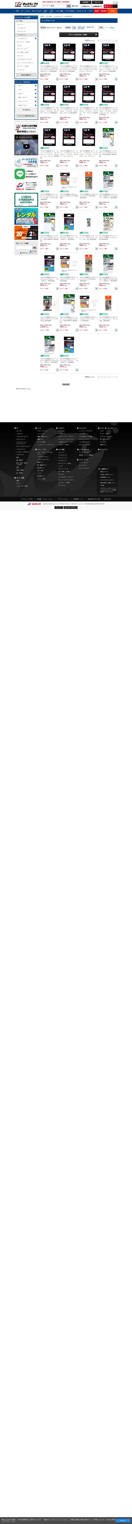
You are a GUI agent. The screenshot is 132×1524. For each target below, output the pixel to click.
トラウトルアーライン (43, 459)
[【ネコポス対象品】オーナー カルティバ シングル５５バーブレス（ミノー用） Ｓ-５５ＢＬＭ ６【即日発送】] (49, 180)
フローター (20, 55)
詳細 (60, 27)
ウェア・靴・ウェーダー (107, 428)
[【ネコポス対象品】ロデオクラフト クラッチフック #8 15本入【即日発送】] (89, 180)
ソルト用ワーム (83, 433)
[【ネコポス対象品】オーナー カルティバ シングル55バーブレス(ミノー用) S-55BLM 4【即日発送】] (69, 303)
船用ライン (40, 462)
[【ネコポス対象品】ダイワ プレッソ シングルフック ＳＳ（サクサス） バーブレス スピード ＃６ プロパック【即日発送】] (108, 52)
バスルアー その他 (63, 444)
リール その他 (41, 442)
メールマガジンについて (107, 480)
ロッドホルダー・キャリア (24, 59)
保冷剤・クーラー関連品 (86, 455)
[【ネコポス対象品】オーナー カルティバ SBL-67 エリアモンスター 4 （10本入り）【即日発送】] (108, 263)
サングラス (103, 442)
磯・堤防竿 (19, 460)
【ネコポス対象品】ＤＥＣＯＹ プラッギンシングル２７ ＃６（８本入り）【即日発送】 (69, 360)
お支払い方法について (106, 474)
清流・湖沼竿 (20, 470)
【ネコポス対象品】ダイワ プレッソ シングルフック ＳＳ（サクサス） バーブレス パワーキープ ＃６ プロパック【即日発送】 (88, 111)
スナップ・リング (22, 48)
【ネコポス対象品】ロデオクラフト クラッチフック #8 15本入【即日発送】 (88, 196)
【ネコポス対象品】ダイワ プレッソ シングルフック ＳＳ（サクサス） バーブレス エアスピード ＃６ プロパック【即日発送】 (49, 154)
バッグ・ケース (83, 460)
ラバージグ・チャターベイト (66, 439)
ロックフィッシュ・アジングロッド (22, 442)
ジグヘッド (20, 24)
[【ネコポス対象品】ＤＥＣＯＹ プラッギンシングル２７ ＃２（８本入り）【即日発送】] (49, 263)
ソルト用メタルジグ (84, 442)
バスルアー (61, 428)
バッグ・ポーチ (83, 462)
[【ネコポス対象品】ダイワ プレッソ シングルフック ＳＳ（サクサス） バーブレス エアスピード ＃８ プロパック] (69, 137)
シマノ (20, 89)
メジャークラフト (23, 101)
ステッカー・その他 (22, 66)
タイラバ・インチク (84, 444)
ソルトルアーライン (42, 456)
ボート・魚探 (20, 478)
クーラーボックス (84, 449)
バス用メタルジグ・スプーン (66, 442)
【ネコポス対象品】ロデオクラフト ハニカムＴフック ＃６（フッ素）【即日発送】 (108, 318)
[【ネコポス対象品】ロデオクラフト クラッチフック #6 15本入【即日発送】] (89, 263)
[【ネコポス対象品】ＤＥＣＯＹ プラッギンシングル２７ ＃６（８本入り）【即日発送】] (69, 345)
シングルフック (21, 35)
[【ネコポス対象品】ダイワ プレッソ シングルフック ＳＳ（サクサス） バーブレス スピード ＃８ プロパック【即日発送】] (49, 94)
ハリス (39, 473)
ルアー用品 (19, 21)
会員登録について (105, 477)
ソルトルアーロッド (22, 436)
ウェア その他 (104, 433)
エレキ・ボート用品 (22, 486)
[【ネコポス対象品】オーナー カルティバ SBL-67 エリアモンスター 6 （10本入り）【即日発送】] (108, 180)
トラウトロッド (20, 449)
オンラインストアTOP (26, 499)
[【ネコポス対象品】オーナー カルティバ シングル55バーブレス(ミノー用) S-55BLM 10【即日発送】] (49, 222)
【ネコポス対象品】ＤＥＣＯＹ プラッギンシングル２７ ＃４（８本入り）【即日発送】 (69, 237)
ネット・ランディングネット (25, 62)
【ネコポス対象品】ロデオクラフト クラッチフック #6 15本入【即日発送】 (88, 279)
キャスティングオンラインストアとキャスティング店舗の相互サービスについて (108, 489)
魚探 (17, 480)
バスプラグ (61, 431)
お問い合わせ (107, 499)
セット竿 (18, 431)
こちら (13, 1521)
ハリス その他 (41, 479)
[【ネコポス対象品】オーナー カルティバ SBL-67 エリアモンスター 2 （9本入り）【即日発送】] (49, 345)
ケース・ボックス (84, 468)
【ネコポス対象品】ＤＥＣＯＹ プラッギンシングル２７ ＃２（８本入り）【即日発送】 (49, 279)
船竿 (17, 457)
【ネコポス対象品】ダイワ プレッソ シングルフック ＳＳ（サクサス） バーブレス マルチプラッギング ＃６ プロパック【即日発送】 (108, 111)
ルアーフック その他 (23, 42)
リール (39, 428)
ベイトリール (41, 433)
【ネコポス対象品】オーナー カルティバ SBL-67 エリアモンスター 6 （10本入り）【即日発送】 (108, 196)
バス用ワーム (62, 433)
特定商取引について (78, 499)
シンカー (19, 45)
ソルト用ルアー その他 (85, 436)
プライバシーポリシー (63, 499)
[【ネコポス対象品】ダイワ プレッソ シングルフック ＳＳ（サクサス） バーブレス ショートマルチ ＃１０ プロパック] (89, 52)
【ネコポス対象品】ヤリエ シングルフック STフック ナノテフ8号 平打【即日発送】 (49, 318)
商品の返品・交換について (107, 482)
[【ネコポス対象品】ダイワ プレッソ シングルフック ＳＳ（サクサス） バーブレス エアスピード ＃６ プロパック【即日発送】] (49, 137)
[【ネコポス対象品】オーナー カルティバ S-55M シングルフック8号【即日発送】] (108, 222)
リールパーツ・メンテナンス (45, 444)
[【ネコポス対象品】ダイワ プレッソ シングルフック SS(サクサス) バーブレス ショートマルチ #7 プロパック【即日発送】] (69, 52)
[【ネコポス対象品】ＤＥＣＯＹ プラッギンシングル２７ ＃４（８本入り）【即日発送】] (69, 222)
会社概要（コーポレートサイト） (45, 499)
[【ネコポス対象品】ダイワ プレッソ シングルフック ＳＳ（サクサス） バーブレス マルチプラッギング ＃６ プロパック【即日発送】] (108, 94)
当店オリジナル (22, 105)
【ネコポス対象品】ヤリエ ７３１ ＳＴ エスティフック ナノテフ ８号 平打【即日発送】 (88, 237)
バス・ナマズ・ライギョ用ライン (44, 453)
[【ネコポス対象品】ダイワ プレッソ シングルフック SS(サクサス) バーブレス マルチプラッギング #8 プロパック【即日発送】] (49, 52)
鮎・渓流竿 (19, 473)
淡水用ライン (41, 476)
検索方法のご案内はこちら (29, 253)
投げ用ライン (41, 468)
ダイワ (20, 85)
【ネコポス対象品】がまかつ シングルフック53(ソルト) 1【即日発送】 (69, 196)
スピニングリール (42, 431)
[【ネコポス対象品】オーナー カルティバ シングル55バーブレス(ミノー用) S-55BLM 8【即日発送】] (108, 137)
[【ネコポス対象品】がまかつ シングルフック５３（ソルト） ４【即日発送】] (69, 263)
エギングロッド (20, 439)
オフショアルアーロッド (23, 446)
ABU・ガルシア (22, 97)
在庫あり (112, 27)
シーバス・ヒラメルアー (86, 431)
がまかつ (20, 93)
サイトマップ (104, 449)
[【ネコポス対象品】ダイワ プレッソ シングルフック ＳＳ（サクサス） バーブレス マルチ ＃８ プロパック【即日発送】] (69, 94)
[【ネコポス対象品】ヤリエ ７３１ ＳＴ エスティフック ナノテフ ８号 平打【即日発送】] (89, 222)
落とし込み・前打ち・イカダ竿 (22, 463)
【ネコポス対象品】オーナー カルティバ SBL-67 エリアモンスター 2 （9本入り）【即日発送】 (49, 360)
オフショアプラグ (84, 439)
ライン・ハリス (41, 449)
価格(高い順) (90, 27)
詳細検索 (76, 5)
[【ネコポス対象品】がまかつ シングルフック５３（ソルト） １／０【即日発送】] (89, 303)
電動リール (40, 439)
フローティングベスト (106, 436)
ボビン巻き (40, 470)
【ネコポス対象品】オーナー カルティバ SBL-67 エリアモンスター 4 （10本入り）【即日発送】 (108, 279)
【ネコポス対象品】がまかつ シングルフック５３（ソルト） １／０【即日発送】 (88, 318)
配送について (104, 471)
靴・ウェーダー (104, 439)
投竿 (17, 467)
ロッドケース (83, 465)
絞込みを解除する (26, 75)
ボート (18, 483)
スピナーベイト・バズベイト (66, 436)
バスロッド (19, 433)
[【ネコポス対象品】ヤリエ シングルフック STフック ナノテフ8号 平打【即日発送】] (49, 303)
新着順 (74, 27)
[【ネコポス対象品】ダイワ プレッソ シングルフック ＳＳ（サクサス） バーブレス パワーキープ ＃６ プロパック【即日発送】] (89, 94)
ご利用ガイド (104, 469)
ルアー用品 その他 (22, 52)
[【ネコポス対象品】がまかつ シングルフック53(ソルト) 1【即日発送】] (69, 180)
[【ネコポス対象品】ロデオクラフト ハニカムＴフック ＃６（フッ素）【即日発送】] (108, 303)
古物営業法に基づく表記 (94, 499)
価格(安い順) (81, 27)
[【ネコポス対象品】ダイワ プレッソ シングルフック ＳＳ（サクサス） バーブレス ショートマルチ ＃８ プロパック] (89, 137)
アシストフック (21, 31)
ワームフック (21, 69)
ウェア (102, 431)
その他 (102, 485)
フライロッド (20, 454)
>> (116, 40)
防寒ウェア (103, 444)
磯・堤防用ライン (42, 465)
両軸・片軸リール (42, 436)
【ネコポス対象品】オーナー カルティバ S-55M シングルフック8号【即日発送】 (108, 237)
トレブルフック (21, 28)
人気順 (74, 28)
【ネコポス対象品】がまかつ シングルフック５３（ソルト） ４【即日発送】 (69, 279)
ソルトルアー (83, 428)
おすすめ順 (81, 28)
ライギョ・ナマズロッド (23, 452)
